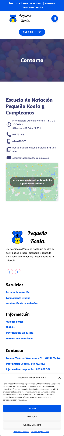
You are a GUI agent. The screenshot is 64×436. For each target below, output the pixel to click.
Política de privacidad (40, 432)
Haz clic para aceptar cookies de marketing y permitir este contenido (32, 182)
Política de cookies (21, 432)
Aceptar (32, 408)
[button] (59, 377)
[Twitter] (18, 272)
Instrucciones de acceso (25, 3)
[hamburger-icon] (54, 18)
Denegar (32, 416)
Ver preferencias (32, 424)
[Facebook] (10, 272)
